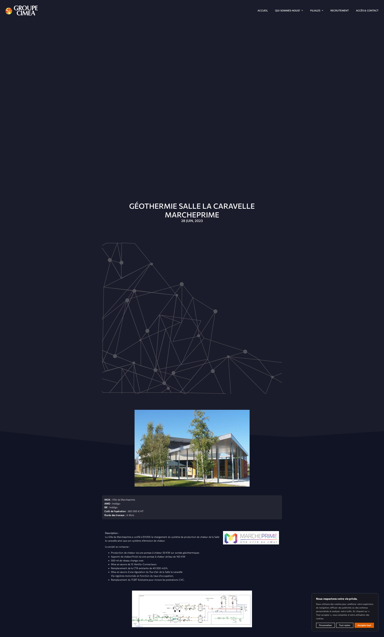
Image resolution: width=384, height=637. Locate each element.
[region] (345, 612)
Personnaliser (325, 625)
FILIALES (315, 10)
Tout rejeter (344, 625)
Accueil (263, 10)
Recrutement (339, 10)
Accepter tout (364, 625)
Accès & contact (367, 10)
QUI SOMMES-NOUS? (287, 10)
